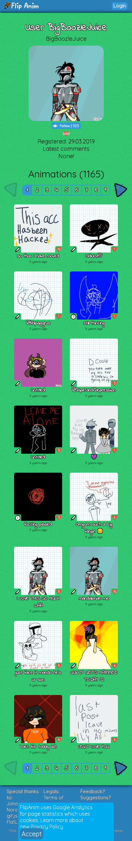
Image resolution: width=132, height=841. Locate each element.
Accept (31, 834)
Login (119, 6)
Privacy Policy (47, 826)
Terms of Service (54, 800)
